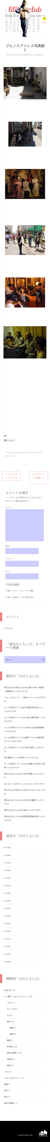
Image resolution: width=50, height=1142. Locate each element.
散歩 (9, 1021)
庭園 (11, 1028)
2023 (7, 863)
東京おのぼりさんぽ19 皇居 (15, 810)
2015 (7, 923)
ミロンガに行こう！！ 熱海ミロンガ (19, 697)
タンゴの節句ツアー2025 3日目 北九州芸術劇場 (24, 727)
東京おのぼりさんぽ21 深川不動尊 (18, 774)
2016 (7, 916)
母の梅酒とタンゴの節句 (14, 757)
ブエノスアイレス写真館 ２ (38, 478)
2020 (7, 885)
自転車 (10, 1059)
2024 (7, 855)
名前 (7, 546)
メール (8, 559)
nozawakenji (38, 55)
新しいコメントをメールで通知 (21, 591)
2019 (7, 893)
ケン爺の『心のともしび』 (15, 996)
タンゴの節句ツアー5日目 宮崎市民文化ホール (23, 707)
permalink (9, 456)
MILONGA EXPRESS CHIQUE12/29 (18, 790)
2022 (7, 870)
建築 (11, 1034)
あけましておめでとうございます (18, 784)
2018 (7, 901)
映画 (9, 1040)
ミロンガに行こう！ (12, 1078)
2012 (7, 946)
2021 (7, 878)
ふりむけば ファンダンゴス (12, 476)
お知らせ (8, 990)
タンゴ (27, 452)
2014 (7, 931)
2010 (7, 961)
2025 (7, 847)
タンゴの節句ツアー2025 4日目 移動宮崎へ (22, 717)
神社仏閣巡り (12, 1053)
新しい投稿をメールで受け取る (21, 597)
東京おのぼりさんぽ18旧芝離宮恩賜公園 (21, 816)
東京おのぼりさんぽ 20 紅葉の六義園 (19, 800)
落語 (9, 1065)
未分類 (10, 1047)
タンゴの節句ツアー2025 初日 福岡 (19, 747)
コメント (9, 507)
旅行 (6, 1097)
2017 (7, 908)
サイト (8, 571)
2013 (7, 939)
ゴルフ (10, 1003)
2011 (7, 954)
